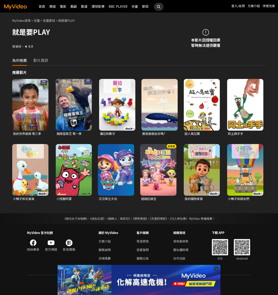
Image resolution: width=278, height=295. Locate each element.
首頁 (42, 6)
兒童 (134, 6)
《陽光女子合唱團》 (75, 218)
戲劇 (73, 6)
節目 (145, 6)
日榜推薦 (105, 258)
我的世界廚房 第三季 (27, 133)
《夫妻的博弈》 (158, 218)
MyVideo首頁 (21, 20)
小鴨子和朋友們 (238, 199)
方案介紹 (254, 6)
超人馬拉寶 (192, 133)
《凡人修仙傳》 (179, 218)
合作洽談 (179, 258)
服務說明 (105, 250)
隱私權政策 (180, 250)
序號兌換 (269, 6)
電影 (63, 6)
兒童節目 (49, 20)
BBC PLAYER (118, 6)
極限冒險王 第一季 (69, 133)
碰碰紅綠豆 (148, 199)
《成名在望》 (97, 218)
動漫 (84, 6)
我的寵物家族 (194, 199)
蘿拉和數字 (107, 133)
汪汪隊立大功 (108, 199)
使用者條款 (180, 241)
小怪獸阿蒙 (64, 199)
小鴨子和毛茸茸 (23, 199)
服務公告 (143, 258)
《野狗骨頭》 (140, 218)
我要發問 (143, 250)
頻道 (52, 6)
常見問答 (143, 241)
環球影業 (98, 6)
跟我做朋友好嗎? (153, 133)
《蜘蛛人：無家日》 (118, 218)
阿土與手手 (235, 133)
